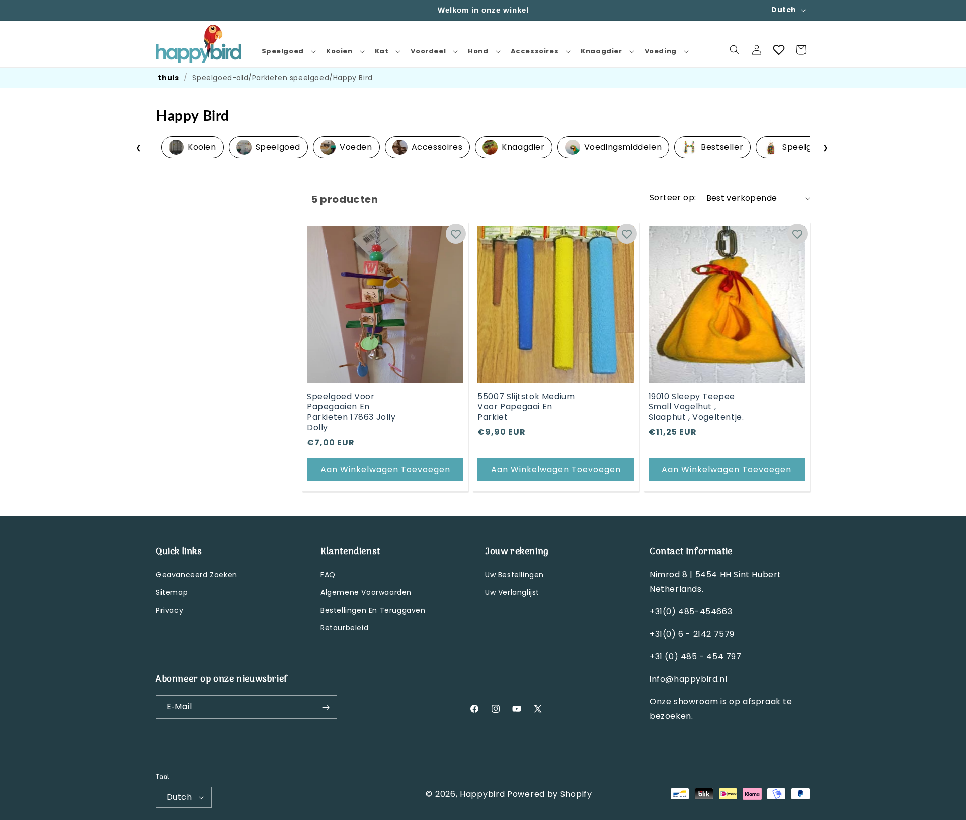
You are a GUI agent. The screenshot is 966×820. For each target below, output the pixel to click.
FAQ (328, 575)
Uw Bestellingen (514, 575)
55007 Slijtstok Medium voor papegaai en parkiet (526, 407)
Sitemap (172, 593)
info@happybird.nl (688, 679)
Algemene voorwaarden (366, 593)
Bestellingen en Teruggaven (373, 610)
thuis (168, 78)
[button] (288, 51)
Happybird (482, 793)
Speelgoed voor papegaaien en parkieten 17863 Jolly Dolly (351, 412)
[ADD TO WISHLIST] (456, 234)
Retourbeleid (344, 628)
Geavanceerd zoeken (196, 575)
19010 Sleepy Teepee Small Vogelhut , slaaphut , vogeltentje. (696, 407)
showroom (697, 702)
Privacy (169, 610)
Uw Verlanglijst (512, 593)
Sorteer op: (673, 197)
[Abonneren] (325, 707)
